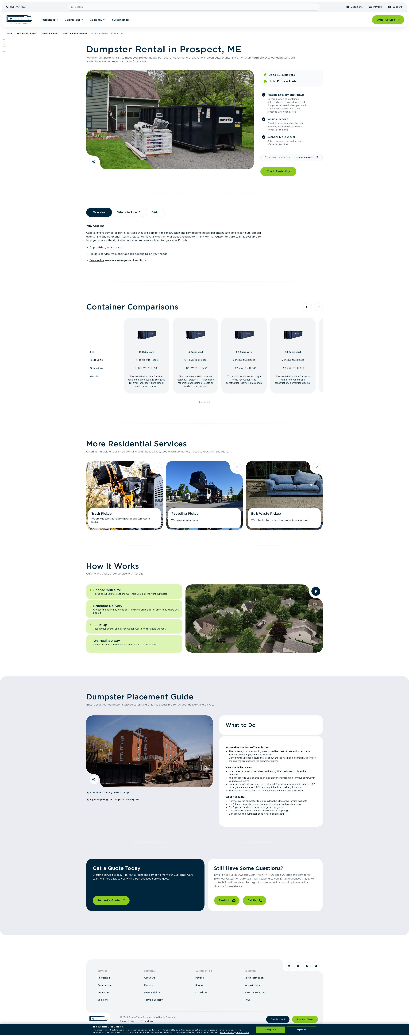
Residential (48, 19)
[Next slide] (318, 306)
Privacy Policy (127, 1021)
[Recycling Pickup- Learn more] (204, 495)
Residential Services (27, 33)
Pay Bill (377, 7)
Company (96, 19)
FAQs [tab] (155, 212)
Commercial (72, 19)
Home (9, 33)
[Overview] (4, 42)
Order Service (386, 19)
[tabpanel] (204, 243)
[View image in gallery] (93, 161)
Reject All (302, 1029)
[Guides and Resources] (4, 51)
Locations (357, 7)
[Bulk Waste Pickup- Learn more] (284, 495)
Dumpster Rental (49, 33)
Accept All (270, 1029)
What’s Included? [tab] (128, 212)
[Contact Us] (4, 54)
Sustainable (96, 260)
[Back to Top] (4, 39)
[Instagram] (298, 966)
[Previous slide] (307, 306)
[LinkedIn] (289, 966)
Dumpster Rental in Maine (74, 33)
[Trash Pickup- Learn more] (124, 495)
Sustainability (121, 19)
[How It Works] (4, 49)
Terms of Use (146, 1021)
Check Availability (278, 171)
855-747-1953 (18, 7)
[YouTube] (316, 966)
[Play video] (315, 591)
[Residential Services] (4, 47)
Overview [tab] (99, 212)
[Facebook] (307, 966)
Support (397, 7)
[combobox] (196, 6)
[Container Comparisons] (4, 44)
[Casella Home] (19, 19)
